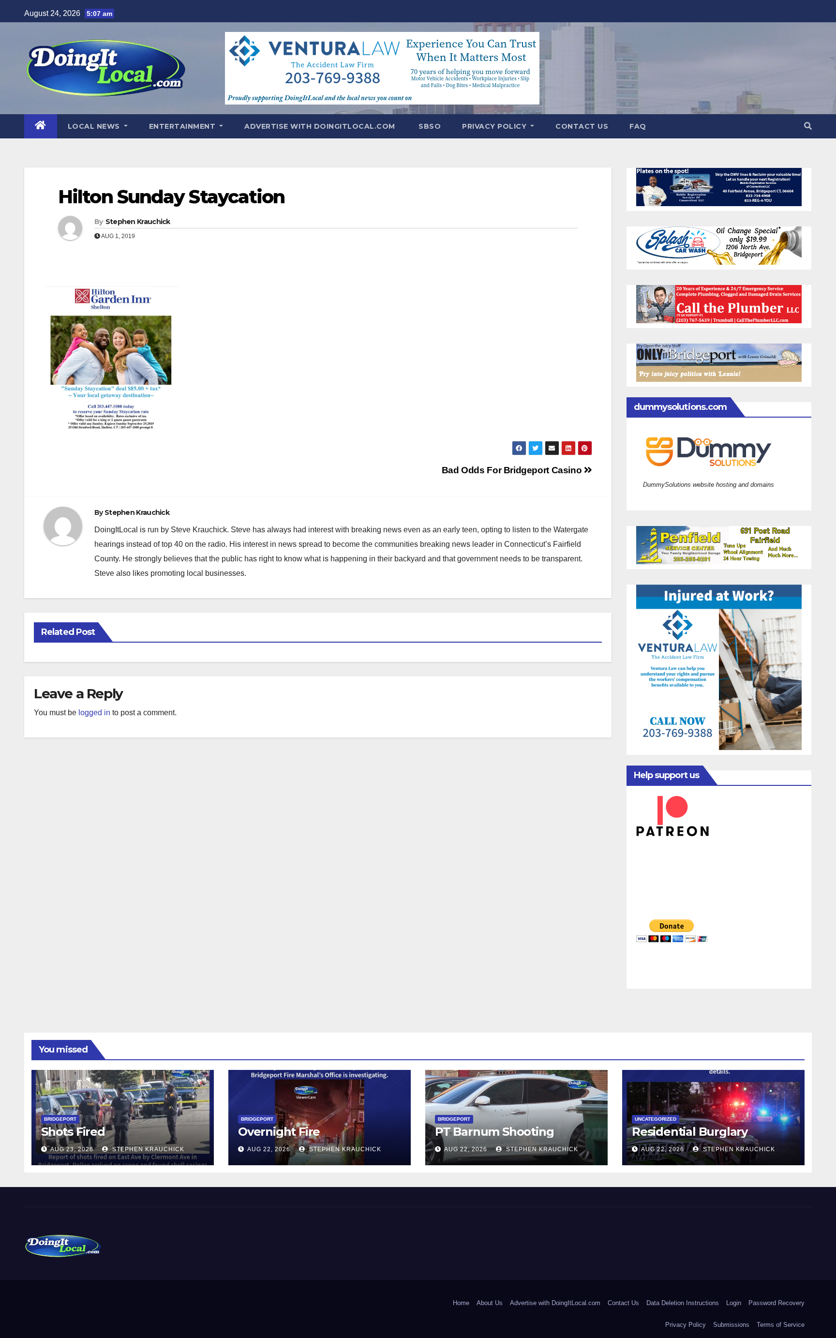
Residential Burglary (689, 1132)
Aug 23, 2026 (71, 1149)
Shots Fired (73, 1132)
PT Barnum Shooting (494, 1132)
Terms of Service (781, 1324)
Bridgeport (60, 1119)
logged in (94, 712)
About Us (490, 1303)
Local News (95, 126)
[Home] (40, 126)
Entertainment (183, 126)
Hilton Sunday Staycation (171, 196)
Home (461, 1303)
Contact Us (581, 126)
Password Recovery (776, 1303)
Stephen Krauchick (137, 221)
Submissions (731, 1324)
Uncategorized (655, 1119)
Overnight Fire (279, 1132)
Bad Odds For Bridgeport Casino (513, 470)
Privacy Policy (495, 126)
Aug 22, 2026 (268, 1149)
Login (733, 1303)
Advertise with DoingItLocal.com (319, 126)
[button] (808, 126)
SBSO (429, 126)
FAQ (637, 126)
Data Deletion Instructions (682, 1303)
